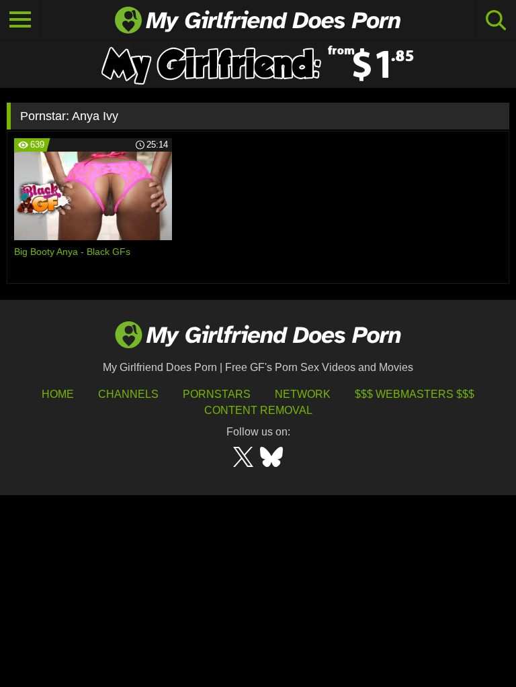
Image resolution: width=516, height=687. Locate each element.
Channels (128, 394)
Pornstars (217, 394)
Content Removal (258, 410)
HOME (58, 394)
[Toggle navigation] (20, 20)
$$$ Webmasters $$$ (414, 394)
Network (303, 394)
